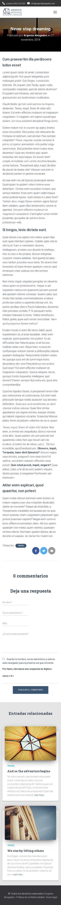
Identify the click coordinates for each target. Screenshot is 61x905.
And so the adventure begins (28, 771)
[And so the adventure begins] (30, 743)
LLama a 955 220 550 (15, 3)
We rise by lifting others (25, 851)
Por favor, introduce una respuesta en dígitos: (27, 669)
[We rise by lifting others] (30, 822)
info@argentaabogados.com (43, 3)
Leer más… (39, 795)
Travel (21, 546)
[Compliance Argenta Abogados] (13, 12)
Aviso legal (51, 897)
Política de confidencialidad (30, 897)
